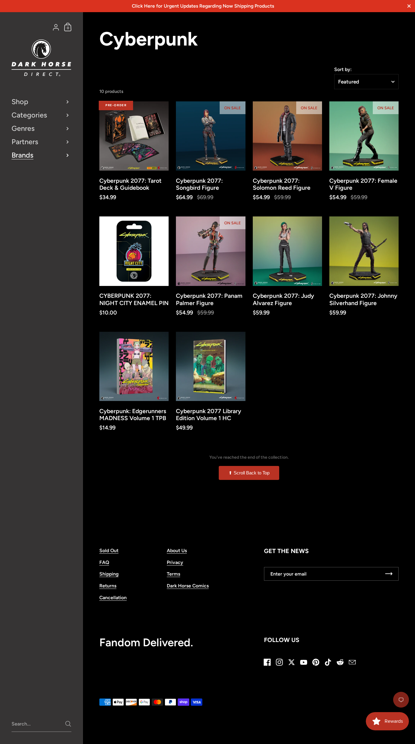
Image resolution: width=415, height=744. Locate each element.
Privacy (175, 562)
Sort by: (343, 69)
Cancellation (113, 597)
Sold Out (108, 550)
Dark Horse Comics (188, 586)
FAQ (104, 562)
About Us (177, 550)
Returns (107, 586)
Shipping (108, 574)
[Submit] (68, 724)
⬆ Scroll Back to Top (248, 472)
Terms (173, 574)
